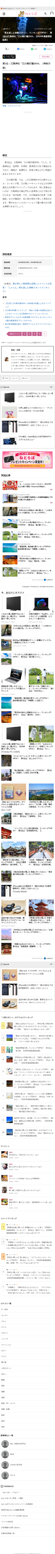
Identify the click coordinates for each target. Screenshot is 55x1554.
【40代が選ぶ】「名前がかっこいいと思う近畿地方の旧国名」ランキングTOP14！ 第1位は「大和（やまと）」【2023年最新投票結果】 (33, 1096)
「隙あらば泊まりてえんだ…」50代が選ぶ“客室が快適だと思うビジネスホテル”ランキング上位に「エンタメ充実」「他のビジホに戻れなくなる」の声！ (33, 1026)
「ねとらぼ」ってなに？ (10, 1492)
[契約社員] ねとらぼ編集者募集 (12, 1510)
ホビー (3, 1351)
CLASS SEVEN (16, 1465)
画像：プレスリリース (11, 106)
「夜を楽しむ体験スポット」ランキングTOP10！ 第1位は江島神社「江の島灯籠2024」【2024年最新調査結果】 (27, 36)
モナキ (12, 1475)
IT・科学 (4, 1309)
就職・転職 (5, 1409)
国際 (3, 1392)
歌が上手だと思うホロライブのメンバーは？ (25, 1167)
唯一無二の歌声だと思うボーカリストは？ (25, 1190)
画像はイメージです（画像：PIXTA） (43, 45)
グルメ (3, 1321)
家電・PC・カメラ (8, 1403)
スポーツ (4, 1333)
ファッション (6, 1345)
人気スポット (6, 29)
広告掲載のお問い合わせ (10, 1527)
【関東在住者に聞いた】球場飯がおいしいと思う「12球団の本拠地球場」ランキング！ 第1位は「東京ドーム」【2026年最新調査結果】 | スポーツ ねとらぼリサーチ (29, 1230)
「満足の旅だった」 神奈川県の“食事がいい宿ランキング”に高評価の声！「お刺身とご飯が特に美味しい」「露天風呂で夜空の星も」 (33, 1109)
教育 (3, 1415)
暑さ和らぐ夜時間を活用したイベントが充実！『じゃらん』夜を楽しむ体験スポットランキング (27, 287)
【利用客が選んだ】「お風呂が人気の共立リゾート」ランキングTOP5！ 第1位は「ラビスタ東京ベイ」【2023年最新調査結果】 (33, 1084)
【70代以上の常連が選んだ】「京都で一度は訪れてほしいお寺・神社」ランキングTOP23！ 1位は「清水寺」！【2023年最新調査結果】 (33, 1060)
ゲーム (3, 1327)
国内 (3, 1386)
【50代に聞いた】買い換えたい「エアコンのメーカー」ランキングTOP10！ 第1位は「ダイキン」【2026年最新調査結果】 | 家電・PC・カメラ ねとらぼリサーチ (28, 1260)
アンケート (5, 1146)
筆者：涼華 (15, 350)
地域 (3, 1397)
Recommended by (38, 580)
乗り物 (3, 1362)
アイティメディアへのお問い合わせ (14, 1516)
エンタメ (4, 1315)
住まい (3, 1374)
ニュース (4, 1339)
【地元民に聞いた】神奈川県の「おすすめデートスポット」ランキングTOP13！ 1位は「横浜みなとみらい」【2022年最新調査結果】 (33, 1133)
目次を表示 (46, 57)
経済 (3, 1421)
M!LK (12, 1454)
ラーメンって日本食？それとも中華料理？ (25, 1179)
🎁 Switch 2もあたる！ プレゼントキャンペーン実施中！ (19, 8)
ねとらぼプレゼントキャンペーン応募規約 (17, 1504)
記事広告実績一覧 (8, 1533)
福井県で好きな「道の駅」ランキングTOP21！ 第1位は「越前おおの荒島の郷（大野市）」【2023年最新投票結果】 (33, 1121)
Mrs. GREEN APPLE (18, 1444)
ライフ (3, 1356)
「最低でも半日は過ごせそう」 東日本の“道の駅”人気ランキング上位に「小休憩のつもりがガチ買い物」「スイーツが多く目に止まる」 (33, 1038)
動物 (3, 1380)
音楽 (3, 1427)
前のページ (15, 334)
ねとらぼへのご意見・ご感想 (12, 1498)
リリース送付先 (7, 1522)
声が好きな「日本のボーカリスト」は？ (24, 1155)
